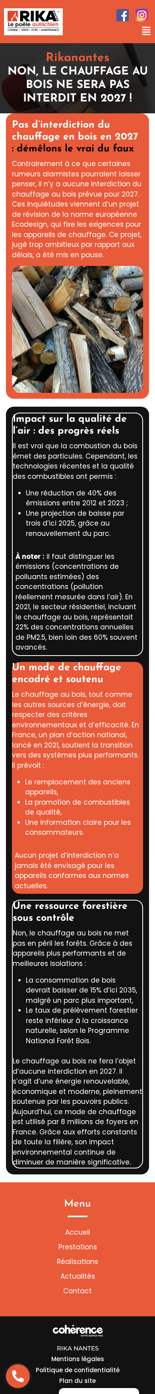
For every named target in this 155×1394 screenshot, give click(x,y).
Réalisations (77, 1261)
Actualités (77, 1276)
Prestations (77, 1247)
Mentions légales (77, 1359)
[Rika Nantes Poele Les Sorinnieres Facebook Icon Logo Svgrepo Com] (122, 15)
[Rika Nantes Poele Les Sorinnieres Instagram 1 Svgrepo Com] (142, 15)
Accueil (77, 1232)
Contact (77, 1291)
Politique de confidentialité (78, 1370)
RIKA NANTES (78, 1348)
